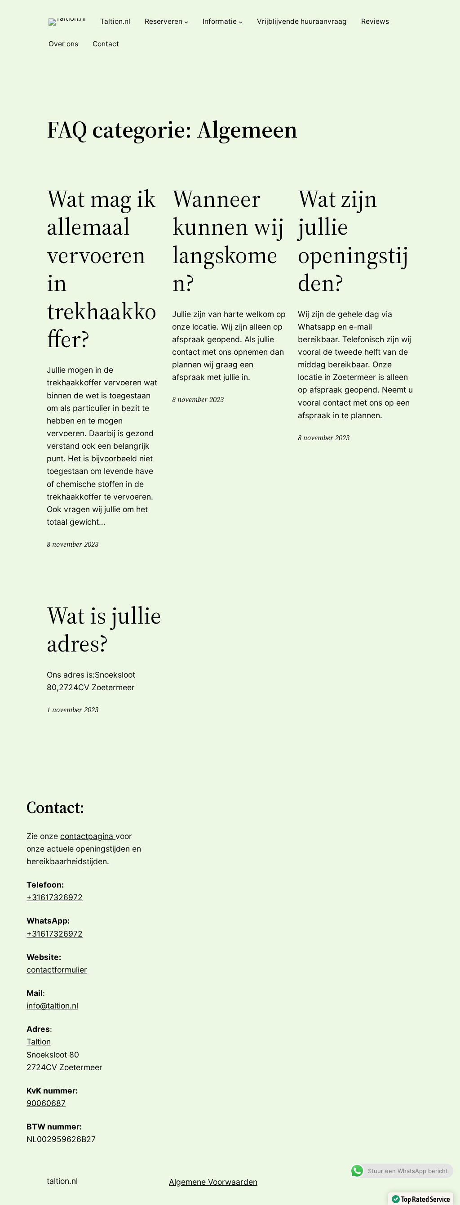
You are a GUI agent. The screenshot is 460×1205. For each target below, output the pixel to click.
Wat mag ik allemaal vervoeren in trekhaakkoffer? (101, 269)
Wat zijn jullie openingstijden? (353, 241)
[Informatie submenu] (241, 22)
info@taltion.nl (52, 1005)
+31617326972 (55, 897)
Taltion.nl (62, 1181)
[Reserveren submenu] (186, 22)
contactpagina (87, 836)
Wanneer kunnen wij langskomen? (228, 241)
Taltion (39, 1041)
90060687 (46, 1103)
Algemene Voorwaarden (213, 1182)
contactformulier (57, 969)
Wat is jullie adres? (104, 630)
